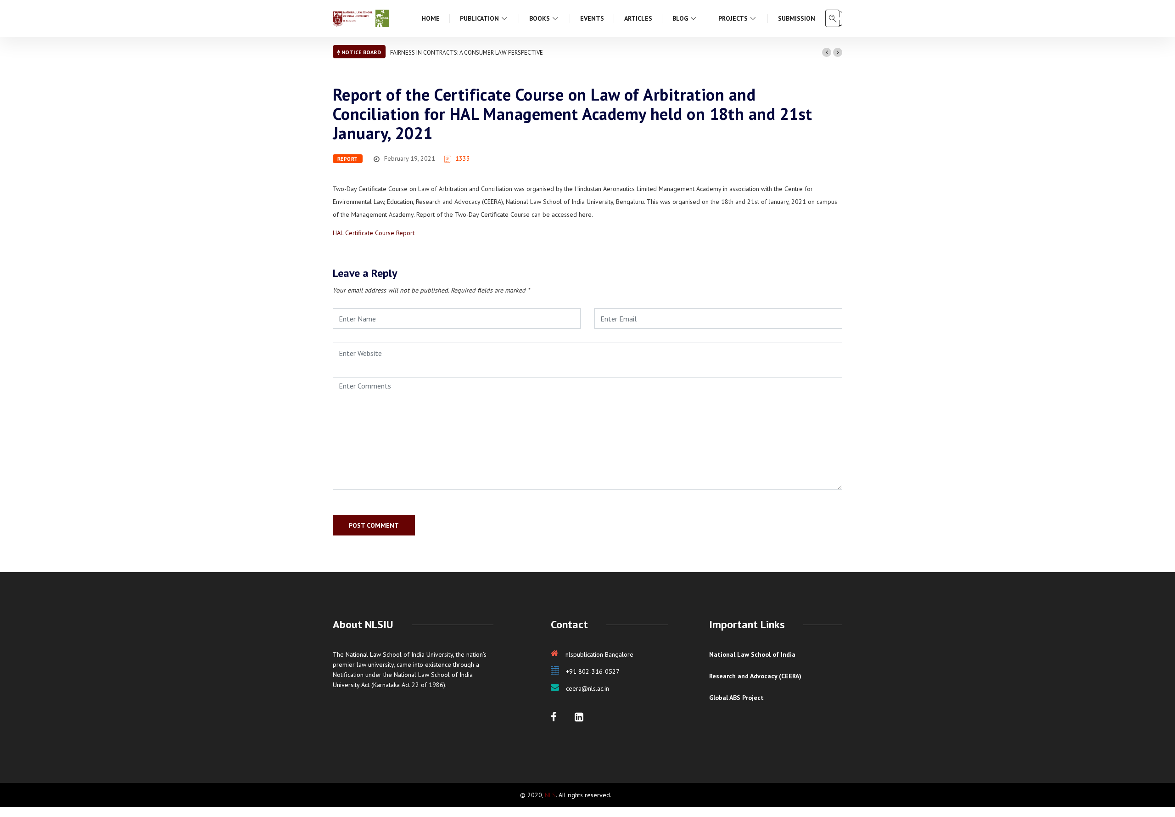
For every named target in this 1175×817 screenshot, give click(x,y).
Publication (479, 18)
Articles (638, 18)
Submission (796, 18)
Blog (680, 18)
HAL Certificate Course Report (373, 233)
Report (347, 159)
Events (592, 18)
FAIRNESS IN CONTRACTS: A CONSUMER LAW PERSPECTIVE (466, 52)
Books (539, 18)
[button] (826, 52)
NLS (550, 795)
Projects (733, 18)
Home (431, 18)
